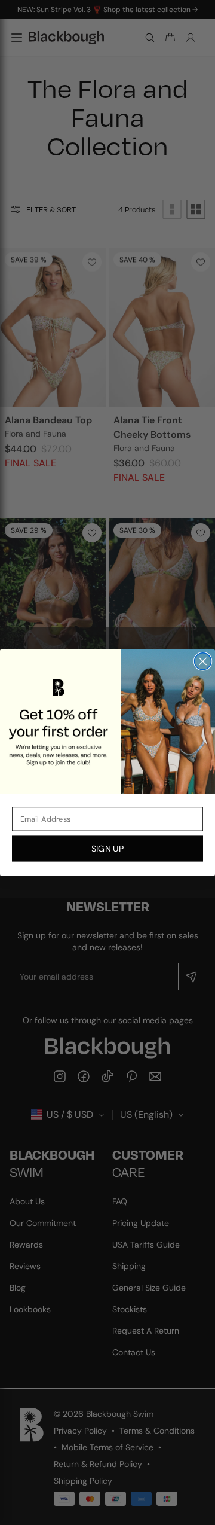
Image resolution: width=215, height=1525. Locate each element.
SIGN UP (107, 848)
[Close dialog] (203, 661)
